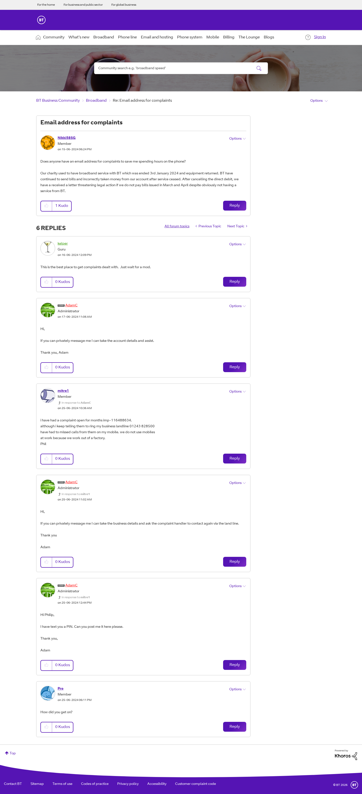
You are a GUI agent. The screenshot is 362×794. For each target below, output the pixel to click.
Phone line (127, 37)
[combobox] (181, 68)
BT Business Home (41, 20)
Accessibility (156, 784)
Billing (228, 37)
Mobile (212, 37)
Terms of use (62, 784)
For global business (123, 4)
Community (54, 37)
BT (354, 785)
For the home (46, 4)
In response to (76, 402)
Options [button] (316, 101)
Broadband (103, 37)
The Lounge (249, 37)
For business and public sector (83, 4)
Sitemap (37, 784)
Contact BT (13, 784)
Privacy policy (128, 784)
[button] (46, 206)
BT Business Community (58, 101)
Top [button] (13, 753)
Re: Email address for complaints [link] (142, 101)
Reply (235, 206)
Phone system (189, 37)
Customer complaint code (195, 784)
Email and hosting (157, 37)
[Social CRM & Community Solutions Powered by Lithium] (346, 755)
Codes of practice (95, 784)
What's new (78, 37)
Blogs (269, 37)
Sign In (320, 37)
